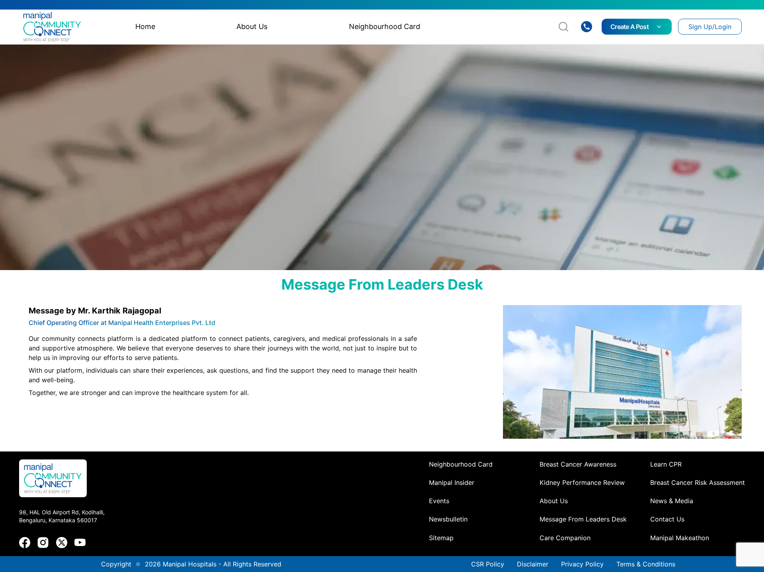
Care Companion (565, 538)
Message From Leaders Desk (583, 519)
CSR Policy (487, 564)
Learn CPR (666, 464)
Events (439, 501)
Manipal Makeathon (679, 538)
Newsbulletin (448, 519)
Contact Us (667, 519)
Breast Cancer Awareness (578, 464)
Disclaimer (532, 564)
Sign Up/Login (709, 27)
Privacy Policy (582, 564)
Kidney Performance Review (582, 482)
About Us (554, 501)
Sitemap (441, 538)
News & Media (671, 501)
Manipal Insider (451, 482)
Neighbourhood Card (461, 464)
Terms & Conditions (645, 564)
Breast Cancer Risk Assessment (697, 482)
